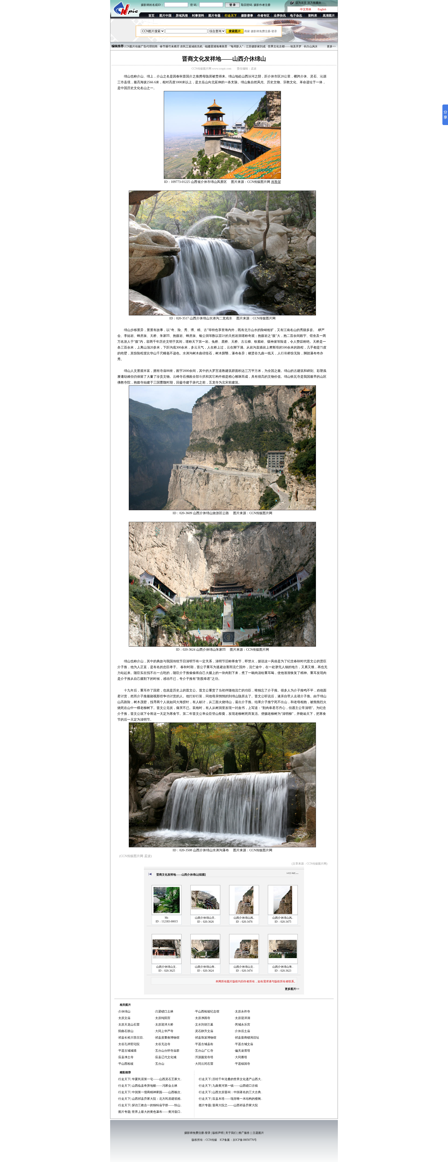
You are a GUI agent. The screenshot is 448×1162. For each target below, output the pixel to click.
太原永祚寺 (242, 1011)
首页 (151, 15)
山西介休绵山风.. (244, 917)
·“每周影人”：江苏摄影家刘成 (210, 46)
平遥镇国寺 (242, 1063)
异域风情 (182, 15)
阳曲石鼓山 (125, 1031)
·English (321, 9)
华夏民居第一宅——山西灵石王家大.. (157, 1079)
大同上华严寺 (164, 1031)
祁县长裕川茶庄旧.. (131, 1037)
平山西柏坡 (125, 1063)
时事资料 (198, 15)
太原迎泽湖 (242, 1018)
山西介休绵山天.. (205, 917)
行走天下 (124, 1079)
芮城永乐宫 (242, 1024)
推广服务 (244, 1132)
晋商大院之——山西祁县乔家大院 (235, 1105)
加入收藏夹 (314, 2)
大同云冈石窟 (204, 1063)
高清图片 (329, 15)
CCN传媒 (211, 1139)
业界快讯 (280, 15)
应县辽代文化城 (165, 1057)
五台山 (159, 1063)
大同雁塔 (241, 1057)
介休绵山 (124, 1011)
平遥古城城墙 (127, 1050)
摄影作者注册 (262, 5)
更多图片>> (292, 989)
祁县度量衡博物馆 (167, 1037)
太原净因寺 (202, 1018)
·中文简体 (305, 9)
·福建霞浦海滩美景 (179, 46)
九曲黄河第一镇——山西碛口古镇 (235, 1085)
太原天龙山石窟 (129, 1024)
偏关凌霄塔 (242, 1050)
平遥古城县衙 (204, 1044)
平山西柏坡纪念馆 (207, 1011)
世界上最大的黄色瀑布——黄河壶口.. (157, 1111)
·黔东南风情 (290, 46)
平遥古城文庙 (244, 1044)
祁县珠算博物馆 (205, 1037)
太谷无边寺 (162, 1044)
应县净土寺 (125, 1057)
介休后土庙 (242, 1031)
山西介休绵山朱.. (205, 966)
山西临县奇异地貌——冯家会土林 (154, 1085)
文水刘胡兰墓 (204, 1024)
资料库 (312, 15)
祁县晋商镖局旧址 (247, 1037)
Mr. (167, 917)
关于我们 (231, 1132)
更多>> (331, 46)
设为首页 (301, 2)
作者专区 (263, 15)
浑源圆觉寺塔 (204, 1057)
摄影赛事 (247, 15)
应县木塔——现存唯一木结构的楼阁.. (237, 1098)
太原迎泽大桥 (164, 1024)
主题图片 (258, 1132)
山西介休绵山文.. (166, 966)
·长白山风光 (274, 46)
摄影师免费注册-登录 (197, 1132)
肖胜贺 (276, 182)
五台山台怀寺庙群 (167, 1050)
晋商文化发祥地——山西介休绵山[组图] (181, 874)
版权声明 (218, 1132)
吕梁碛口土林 (164, 1011)
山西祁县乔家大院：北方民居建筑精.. (157, 1098)
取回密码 (246, 5)
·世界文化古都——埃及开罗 (248, 46)
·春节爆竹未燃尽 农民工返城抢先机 (144, 46)
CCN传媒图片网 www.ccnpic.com (211, 68)
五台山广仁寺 (204, 1050)
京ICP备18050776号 (245, 1139)
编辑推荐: (118, 46)
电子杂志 (296, 15)
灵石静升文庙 (204, 1031)
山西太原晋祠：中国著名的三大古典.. (237, 1092)
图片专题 (214, 15)
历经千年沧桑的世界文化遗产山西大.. (237, 1079)
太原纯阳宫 (162, 1018)
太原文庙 (124, 1018)
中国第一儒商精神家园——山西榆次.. (157, 1092)
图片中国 (165, 15)
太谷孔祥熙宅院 (129, 1044)
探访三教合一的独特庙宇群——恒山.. (157, 1105)
